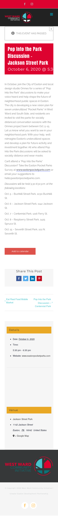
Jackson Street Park (22, 419)
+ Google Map (22, 435)
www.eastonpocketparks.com (36, 355)
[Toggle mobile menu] (51, 14)
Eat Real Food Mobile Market (17, 300)
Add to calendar (20, 251)
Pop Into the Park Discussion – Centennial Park (42, 302)
